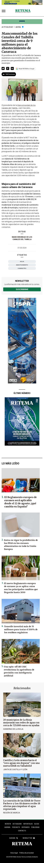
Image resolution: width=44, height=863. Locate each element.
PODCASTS (16, 827)
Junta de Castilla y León (15, 769)
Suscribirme (22, 289)
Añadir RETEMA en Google (26, 69)
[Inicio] (23, 11)
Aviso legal (14, 853)
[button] (3, 68)
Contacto (22, 831)
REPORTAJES (28, 824)
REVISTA (8, 824)
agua (22, 261)
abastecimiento (22, 265)
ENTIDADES (26, 827)
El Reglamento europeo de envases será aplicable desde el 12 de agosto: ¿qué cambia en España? (20, 502)
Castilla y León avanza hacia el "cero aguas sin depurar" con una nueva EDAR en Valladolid (21, 763)
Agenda (7, 827)
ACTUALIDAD (17, 824)
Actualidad (7, 27)
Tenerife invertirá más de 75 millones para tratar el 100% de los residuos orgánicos (21, 629)
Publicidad (35, 827)
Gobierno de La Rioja (13, 729)
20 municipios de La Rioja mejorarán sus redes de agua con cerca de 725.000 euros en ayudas (21, 722)
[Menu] (4, 11)
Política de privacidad (26, 853)
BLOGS (36, 824)
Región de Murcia (11, 813)
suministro (22, 268)
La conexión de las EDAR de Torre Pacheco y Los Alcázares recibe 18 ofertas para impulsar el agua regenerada (21, 804)
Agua (18, 27)
